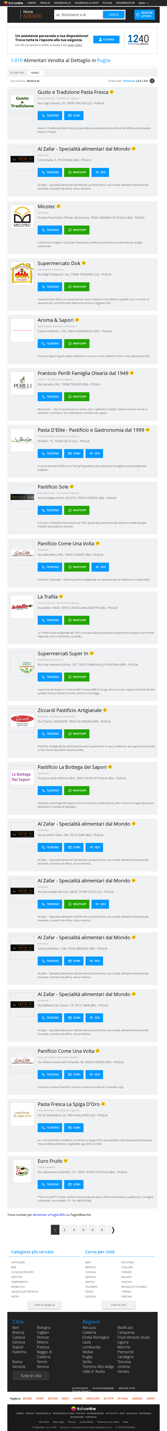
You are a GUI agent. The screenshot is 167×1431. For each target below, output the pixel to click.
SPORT (40, 1398)
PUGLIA (99, 103)
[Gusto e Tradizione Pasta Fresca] (22, 102)
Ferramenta (19, 1282)
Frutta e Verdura (46, 1167)
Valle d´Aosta (93, 1371)
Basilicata (125, 1327)
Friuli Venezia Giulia (134, 1337)
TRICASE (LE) (84, 103)
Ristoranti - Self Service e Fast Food (56, 716)
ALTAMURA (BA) (88, 721)
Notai (15, 1296)
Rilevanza (129, 81)
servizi (35, 73)
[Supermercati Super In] (22, 663)
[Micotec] (22, 216)
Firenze (126, 1272)
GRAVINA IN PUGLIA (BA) (116, 217)
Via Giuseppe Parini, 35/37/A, (58, 498)
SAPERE (77, 1398)
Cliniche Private (22, 1272)
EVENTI (151, 1398)
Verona (126, 1296)
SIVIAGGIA (131, 1413)
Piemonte (126, 1351)
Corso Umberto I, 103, (53, 331)
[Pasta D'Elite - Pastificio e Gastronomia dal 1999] (22, 440)
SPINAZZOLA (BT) (88, 331)
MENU (142, 3)
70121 (79, 1005)
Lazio (86, 1342)
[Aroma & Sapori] (22, 330)
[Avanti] (111, 1230)
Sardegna (125, 1356)
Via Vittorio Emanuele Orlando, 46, (61, 1062)
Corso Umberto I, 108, (53, 948)
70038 (66, 384)
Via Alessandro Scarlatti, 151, (58, 1172)
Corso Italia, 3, (47, 160)
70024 (94, 217)
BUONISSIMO (77, 1417)
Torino (126, 1291)
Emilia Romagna (95, 1337)
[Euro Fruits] (22, 1171)
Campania (126, 1332)
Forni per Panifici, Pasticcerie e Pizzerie (58, 1057)
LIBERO (31, 3)
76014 (72, 331)
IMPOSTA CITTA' (127, 1388)
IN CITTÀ (108, 1398)
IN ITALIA (123, 1398)
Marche (124, 1346)
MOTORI (52, 1398)
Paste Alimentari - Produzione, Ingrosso (58, 98)
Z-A (146, 81)
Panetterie (43, 549)
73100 (58, 441)
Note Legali (58, 1422)
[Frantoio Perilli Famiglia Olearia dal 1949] (22, 383)
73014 (71, 1115)
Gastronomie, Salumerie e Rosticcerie (57, 326)
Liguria (123, 1342)
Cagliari (127, 1267)
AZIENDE (137, 1398)
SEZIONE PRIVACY (81, 1391)
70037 (81, 778)
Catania (90, 1272)
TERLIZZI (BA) (79, 384)
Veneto (123, 1371)
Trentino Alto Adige (98, 1366)
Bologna (127, 1262)
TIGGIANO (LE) (90, 274)
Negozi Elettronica (24, 1291)
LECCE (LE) (70, 441)
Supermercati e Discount (50, 269)
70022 (72, 721)
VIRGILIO (45, 3)
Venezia (90, 1296)
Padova (126, 1282)
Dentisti (16, 1277)
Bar (13, 1267)
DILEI (122, 1413)
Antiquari (18, 1262)
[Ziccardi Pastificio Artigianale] (22, 720)
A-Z (139, 81)
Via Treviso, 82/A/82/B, (53, 721)
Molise (87, 1351)
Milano (126, 1277)
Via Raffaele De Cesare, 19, (56, 1005)
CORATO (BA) (96, 498)
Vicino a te (33, 81)
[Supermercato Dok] (22, 273)
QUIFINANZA (145, 1413)
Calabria (89, 1332)
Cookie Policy (86, 1422)
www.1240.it (75, 45)
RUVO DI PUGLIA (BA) (100, 778)
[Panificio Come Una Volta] (22, 553)
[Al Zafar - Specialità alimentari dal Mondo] (22, 159)
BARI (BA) (73, 160)
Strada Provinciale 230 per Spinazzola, (64, 217)
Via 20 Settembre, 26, (52, 1115)
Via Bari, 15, (46, 441)
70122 (74, 835)
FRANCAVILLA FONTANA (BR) (106, 664)
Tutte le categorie (44, 1305)
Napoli (90, 1282)
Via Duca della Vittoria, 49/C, (57, 778)
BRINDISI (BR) (86, 948)
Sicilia (87, 1361)
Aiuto (125, 1422)
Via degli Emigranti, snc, (54, 274)
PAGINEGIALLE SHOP (87, 3)
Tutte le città (118, 1305)
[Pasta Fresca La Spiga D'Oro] (22, 1114)
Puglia (87, 1356)
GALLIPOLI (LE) (86, 1115)
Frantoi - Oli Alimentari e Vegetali (55, 379)
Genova (90, 1277)
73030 (75, 274)
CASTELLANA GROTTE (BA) (88, 608)
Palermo (91, 1287)
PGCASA (107, 3)
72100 (72, 948)
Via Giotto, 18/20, (49, 608)
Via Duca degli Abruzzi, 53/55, (58, 892)
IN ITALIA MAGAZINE (103, 1388)
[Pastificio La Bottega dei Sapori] (22, 777)
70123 (61, 160)
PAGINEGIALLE (62, 3)
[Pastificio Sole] (22, 497)
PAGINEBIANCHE (125, 3)
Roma (89, 1291)
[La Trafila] (22, 606)
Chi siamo (44, 1422)
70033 (82, 498)
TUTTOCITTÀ (111, 1413)
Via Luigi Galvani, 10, (52, 103)
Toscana (124, 1361)
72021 (82, 664)
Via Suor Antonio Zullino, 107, (58, 664)
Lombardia (91, 1346)
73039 (70, 103)
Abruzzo (89, 1327)
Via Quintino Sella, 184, (54, 835)
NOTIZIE (27, 1398)
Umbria (124, 1366)
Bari (88, 1262)
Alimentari (43, 155)
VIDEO (65, 1398)
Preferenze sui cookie (108, 1422)
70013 (65, 608)
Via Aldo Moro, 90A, (51, 555)
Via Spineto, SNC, (50, 384)
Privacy (72, 1422)
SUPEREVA (91, 1417)
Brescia (90, 1267)
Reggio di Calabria (134, 1287)
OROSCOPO (92, 1398)
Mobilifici (18, 1287)
